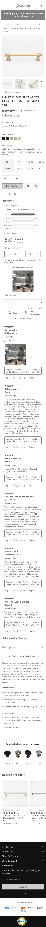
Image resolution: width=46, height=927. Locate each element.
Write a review (30, 110)
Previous (41, 87)
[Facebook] (4, 194)
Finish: (8, 134)
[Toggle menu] (3, 6)
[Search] (42, 6)
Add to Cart (12, 186)
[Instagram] (20, 893)
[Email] (9, 194)
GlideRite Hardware (10, 92)
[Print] (15, 194)
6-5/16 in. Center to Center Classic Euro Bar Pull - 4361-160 (14, 818)
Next (41, 81)
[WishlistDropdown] (36, 186)
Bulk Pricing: (7, 145)
